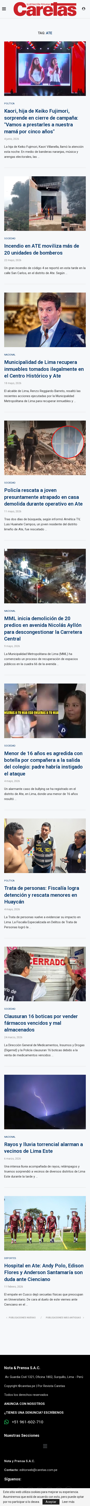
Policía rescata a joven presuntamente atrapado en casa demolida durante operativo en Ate (43, 497)
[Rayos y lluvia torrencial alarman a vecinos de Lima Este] (45, 1102)
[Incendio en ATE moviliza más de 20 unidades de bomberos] (45, 203)
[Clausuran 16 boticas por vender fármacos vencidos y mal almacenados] (45, 974)
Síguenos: (12, 1479)
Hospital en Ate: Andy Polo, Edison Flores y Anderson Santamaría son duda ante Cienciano (44, 1272)
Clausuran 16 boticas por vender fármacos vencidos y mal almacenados (41, 1023)
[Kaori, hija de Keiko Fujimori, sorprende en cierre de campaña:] (45, 68)
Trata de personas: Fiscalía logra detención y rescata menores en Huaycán (41, 895)
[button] (45, 1446)
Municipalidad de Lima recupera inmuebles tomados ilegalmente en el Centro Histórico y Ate (44, 369)
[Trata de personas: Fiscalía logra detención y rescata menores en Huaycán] (45, 845)
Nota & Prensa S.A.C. (22, 1368)
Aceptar (51, 1501)
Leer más (68, 1501)
